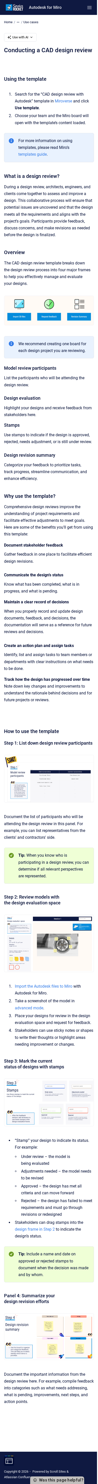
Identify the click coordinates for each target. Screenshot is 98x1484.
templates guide (32, 154)
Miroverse (63, 101)
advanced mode (29, 1008)
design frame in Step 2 (35, 1229)
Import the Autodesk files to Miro (43, 986)
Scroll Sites (58, 1471)
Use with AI (20, 37)
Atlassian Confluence (19, 1477)
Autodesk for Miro (45, 7)
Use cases (30, 22)
